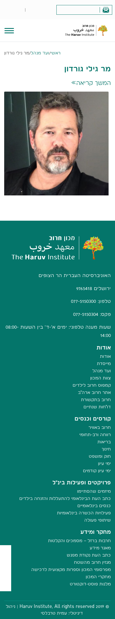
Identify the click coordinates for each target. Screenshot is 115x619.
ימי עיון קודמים (97, 470)
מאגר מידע (100, 547)
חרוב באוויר (99, 427)
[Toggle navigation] (9, 30)
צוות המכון (100, 378)
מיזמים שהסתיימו (94, 491)
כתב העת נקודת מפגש (89, 555)
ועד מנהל (40, 53)
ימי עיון (104, 463)
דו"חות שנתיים (97, 406)
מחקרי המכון (98, 576)
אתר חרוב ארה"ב (94, 392)
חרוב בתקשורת (96, 399)
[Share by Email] (6, 574)
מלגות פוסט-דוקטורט (90, 584)
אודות (105, 356)
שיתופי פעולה (97, 520)
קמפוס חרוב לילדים (92, 385)
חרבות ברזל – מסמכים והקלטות (79, 540)
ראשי (56, 53)
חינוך (106, 449)
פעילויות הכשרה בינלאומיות (84, 512)
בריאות (104, 441)
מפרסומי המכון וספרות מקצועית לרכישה (71, 569)
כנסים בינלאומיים (94, 505)
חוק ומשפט (100, 456)
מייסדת (104, 363)
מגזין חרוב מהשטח (92, 562)
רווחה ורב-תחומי (95, 434)
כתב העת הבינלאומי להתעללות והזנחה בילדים (65, 498)
